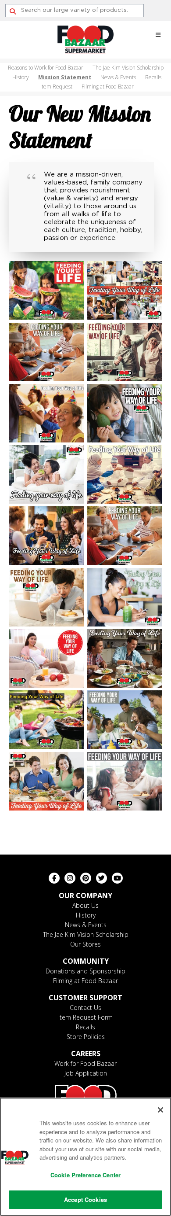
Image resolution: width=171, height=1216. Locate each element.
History (20, 77)
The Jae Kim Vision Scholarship (128, 67)
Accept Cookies (85, 1199)
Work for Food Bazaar (85, 1063)
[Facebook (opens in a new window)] (54, 878)
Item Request (56, 86)
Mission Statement (64, 77)
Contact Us (85, 1007)
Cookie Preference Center (85, 1175)
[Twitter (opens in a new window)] (101, 878)
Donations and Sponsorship (85, 971)
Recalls (153, 77)
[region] (85, 1157)
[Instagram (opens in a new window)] (69, 878)
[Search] (13, 11)
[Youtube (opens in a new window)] (117, 878)
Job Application (85, 1073)
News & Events (118, 77)
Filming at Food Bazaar (108, 86)
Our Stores (85, 944)
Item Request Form (85, 1017)
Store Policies (86, 1036)
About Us (85, 905)
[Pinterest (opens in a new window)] (85, 878)
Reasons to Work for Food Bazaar (45, 67)
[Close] (160, 1110)
